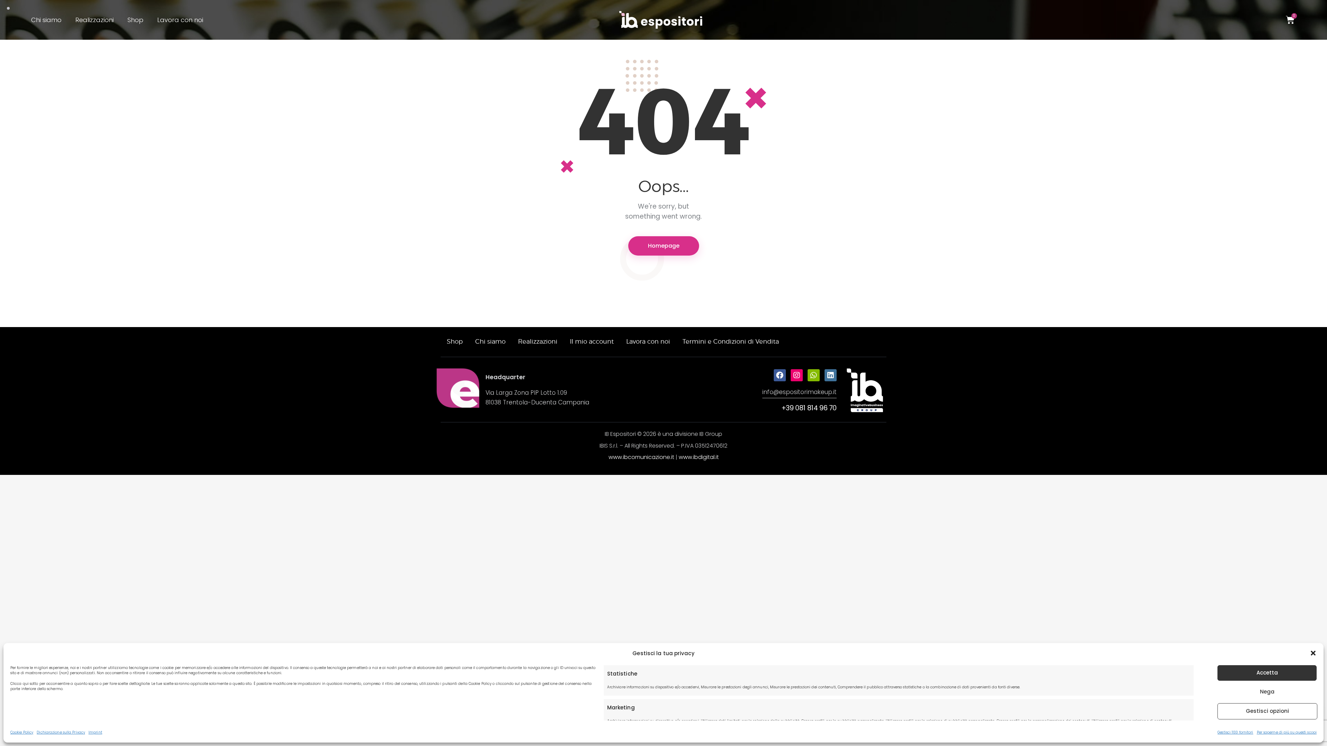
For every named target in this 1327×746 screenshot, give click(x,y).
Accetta (1267, 672)
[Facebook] (780, 375)
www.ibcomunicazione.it (641, 457)
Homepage (663, 246)
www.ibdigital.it (699, 457)
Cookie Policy (21, 732)
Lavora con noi (180, 20)
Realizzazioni (94, 20)
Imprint (95, 732)
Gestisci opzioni (1267, 711)
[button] (1313, 653)
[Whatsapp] (814, 375)
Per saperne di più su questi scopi (1287, 732)
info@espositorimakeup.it (799, 392)
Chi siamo (46, 20)
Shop (135, 20)
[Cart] (1290, 19)
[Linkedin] (831, 375)
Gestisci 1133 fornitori (1235, 732)
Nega (1267, 691)
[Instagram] (797, 375)
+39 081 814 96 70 (809, 408)
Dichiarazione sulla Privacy (61, 732)
